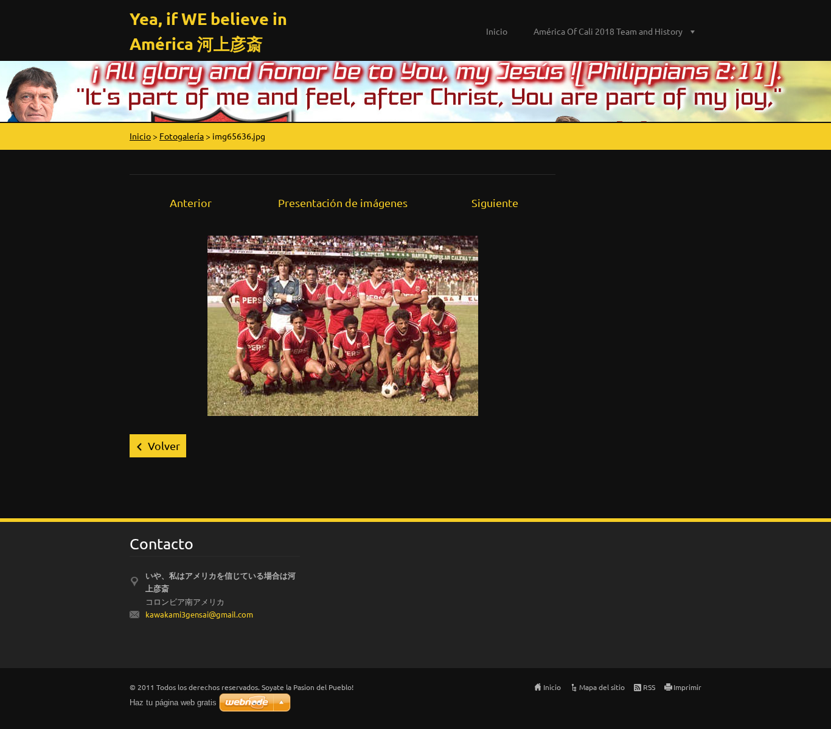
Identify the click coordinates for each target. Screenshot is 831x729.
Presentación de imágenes (343, 202)
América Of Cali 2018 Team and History (608, 31)
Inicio (496, 31)
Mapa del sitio (602, 687)
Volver (164, 445)
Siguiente (494, 202)
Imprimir (687, 687)
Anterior (191, 202)
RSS (649, 687)
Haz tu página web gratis (173, 702)
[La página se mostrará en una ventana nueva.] (342, 324)
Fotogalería (181, 135)
